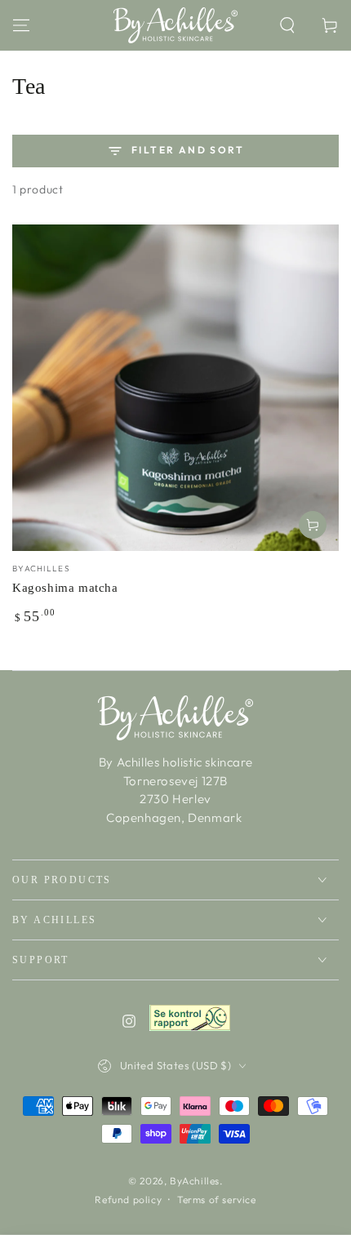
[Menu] (21, 25)
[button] (287, 25)
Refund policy (128, 1199)
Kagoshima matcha (65, 587)
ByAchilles (195, 1181)
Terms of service (216, 1199)
